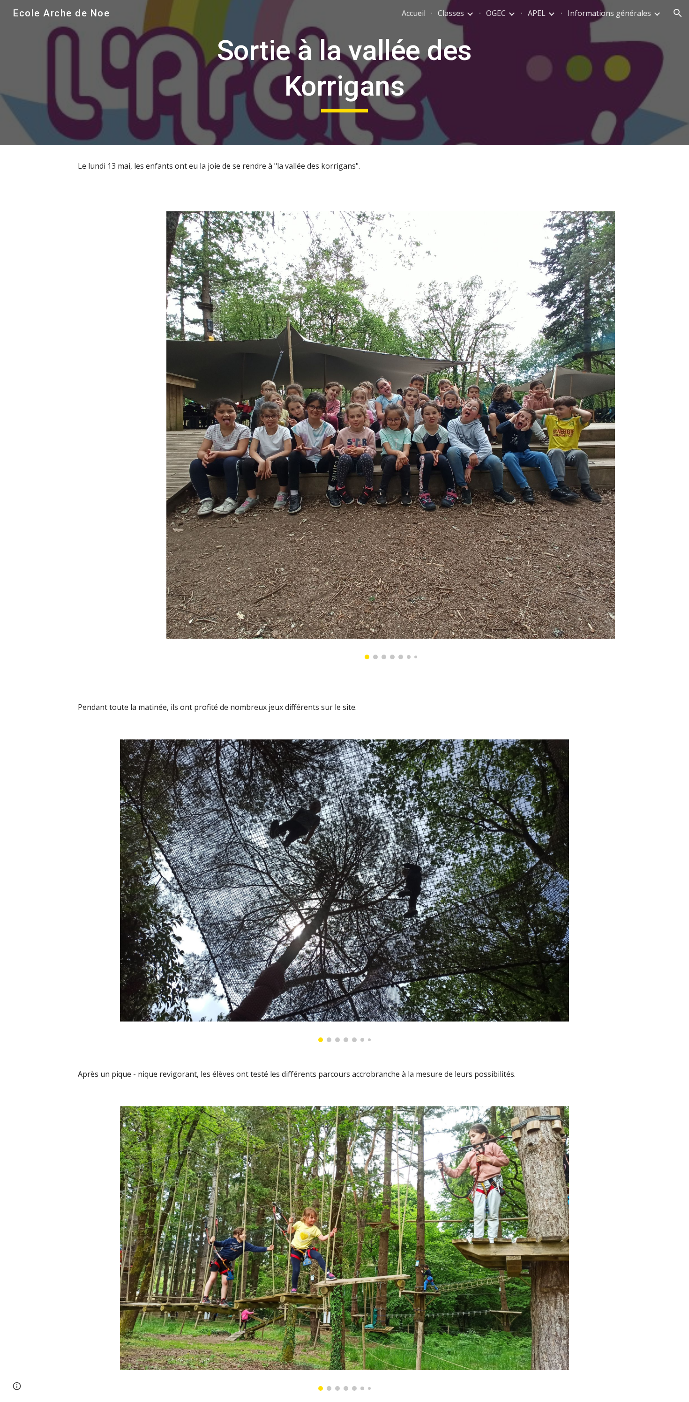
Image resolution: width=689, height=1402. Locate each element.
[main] (344, 72)
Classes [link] (451, 13)
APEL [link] (537, 13)
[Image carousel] (390, 435)
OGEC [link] (496, 13)
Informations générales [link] (609, 13)
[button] (678, 13)
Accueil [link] (414, 13)
